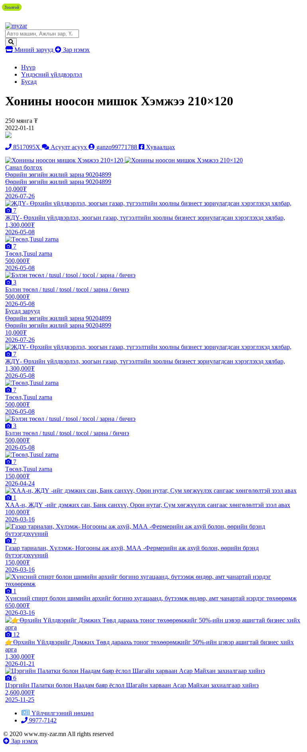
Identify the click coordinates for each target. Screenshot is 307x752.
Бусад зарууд (22, 311)
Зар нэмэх (75, 49)
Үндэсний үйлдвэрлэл (51, 74)
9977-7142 (42, 720)
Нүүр (28, 67)
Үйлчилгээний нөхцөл (62, 713)
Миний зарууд (34, 49)
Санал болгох (23, 167)
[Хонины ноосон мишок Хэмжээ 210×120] (65, 160)
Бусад (29, 81)
